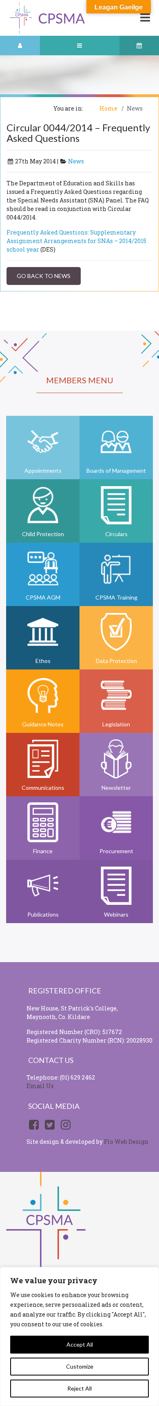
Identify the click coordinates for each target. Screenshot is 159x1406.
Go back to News (44, 275)
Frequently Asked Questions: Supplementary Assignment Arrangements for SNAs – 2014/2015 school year (76, 240)
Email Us (40, 1086)
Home (108, 108)
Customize (79, 1366)
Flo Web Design (126, 1141)
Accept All (79, 1344)
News (76, 161)
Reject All (79, 1388)
